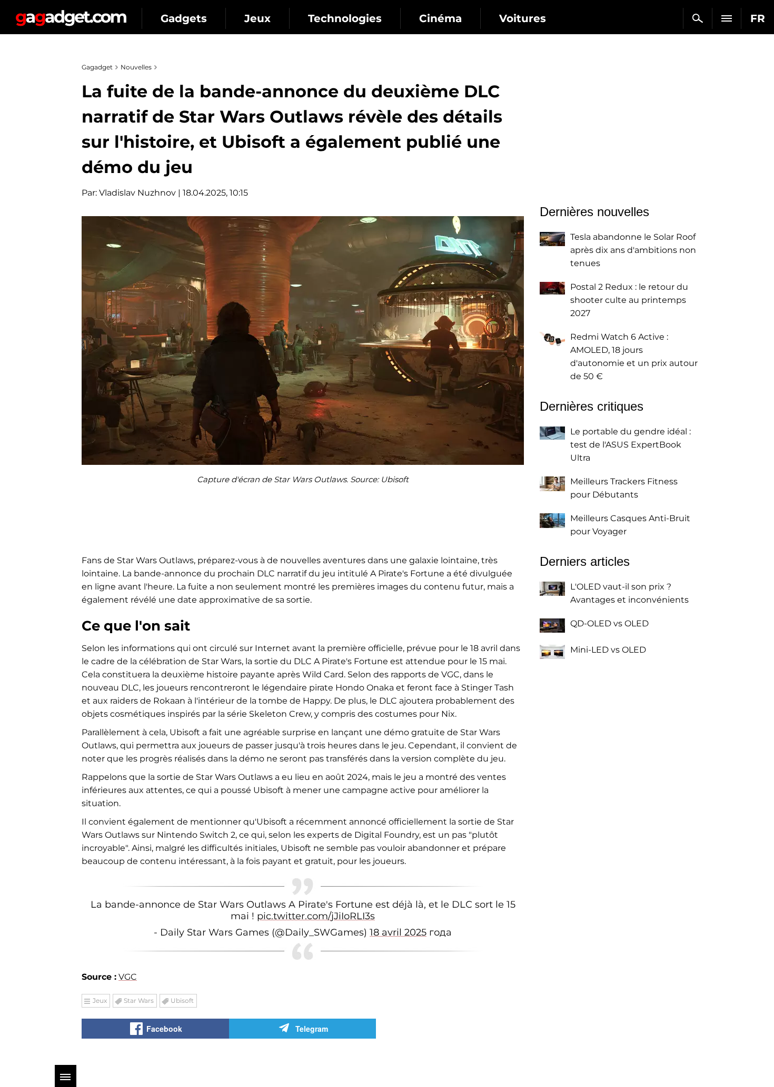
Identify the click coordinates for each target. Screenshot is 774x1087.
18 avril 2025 (398, 932)
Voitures (522, 18)
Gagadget (71, 14)
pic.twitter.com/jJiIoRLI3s (316, 916)
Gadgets (184, 18)
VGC (127, 977)
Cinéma (440, 18)
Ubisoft (182, 1000)
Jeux (257, 18)
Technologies (345, 18)
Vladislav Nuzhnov (137, 193)
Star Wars (139, 1000)
